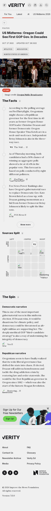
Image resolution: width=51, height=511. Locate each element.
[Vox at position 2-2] (20, 266)
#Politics (8, 49)
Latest (19, 14)
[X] (4, 473)
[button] (20, 251)
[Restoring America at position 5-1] (42, 273)
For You (7, 14)
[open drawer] (4, 5)
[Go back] (15, 22)
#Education (22, 49)
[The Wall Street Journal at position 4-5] (34, 244)
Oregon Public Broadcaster (30, 95)
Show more (25, 225)
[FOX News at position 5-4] (42, 251)
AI (28, 14)
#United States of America (16, 54)
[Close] (48, 408)
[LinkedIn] (16, 473)
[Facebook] (10, 473)
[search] (46, 5)
